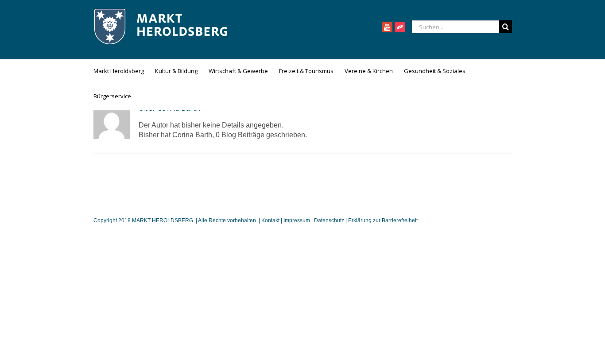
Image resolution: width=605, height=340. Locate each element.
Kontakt (271, 220)
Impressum (296, 220)
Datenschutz (329, 220)
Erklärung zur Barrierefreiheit (383, 220)
